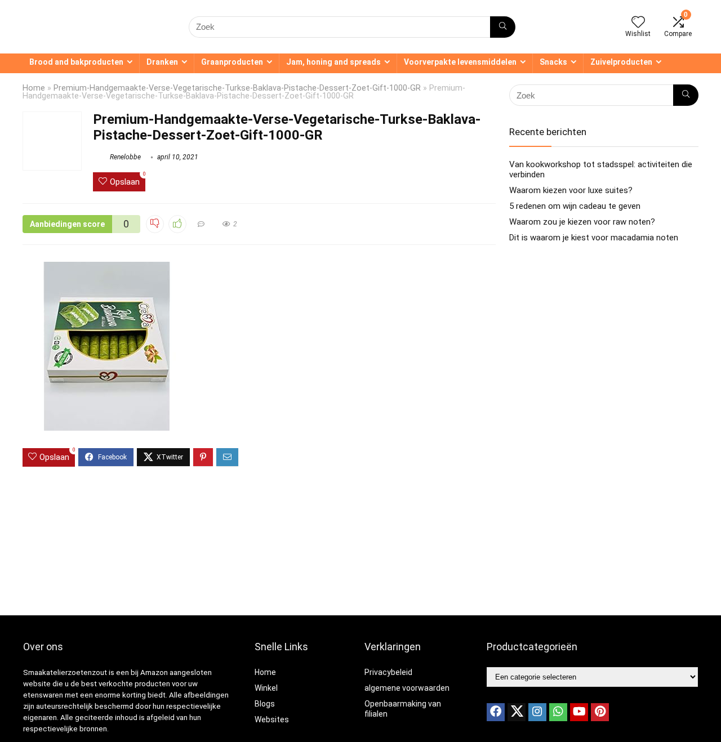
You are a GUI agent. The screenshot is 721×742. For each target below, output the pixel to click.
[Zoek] (502, 27)
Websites (272, 719)
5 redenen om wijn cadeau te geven (574, 206)
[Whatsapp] (558, 712)
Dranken (162, 61)
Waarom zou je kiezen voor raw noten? (582, 222)
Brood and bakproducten (76, 61)
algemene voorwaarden (406, 687)
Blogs (265, 703)
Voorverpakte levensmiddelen (460, 61)
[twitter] (517, 712)
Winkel (266, 687)
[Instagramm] (537, 712)
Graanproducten (232, 61)
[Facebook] (496, 712)
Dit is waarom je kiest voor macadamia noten (593, 238)
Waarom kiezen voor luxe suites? (571, 190)
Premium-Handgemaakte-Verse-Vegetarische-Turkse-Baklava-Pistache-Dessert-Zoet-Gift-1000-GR (237, 88)
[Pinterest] (600, 712)
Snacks (553, 61)
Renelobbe (124, 157)
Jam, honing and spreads (333, 61)
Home (34, 88)
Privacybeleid (388, 672)
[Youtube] (579, 712)
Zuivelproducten (621, 61)
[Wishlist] (638, 23)
